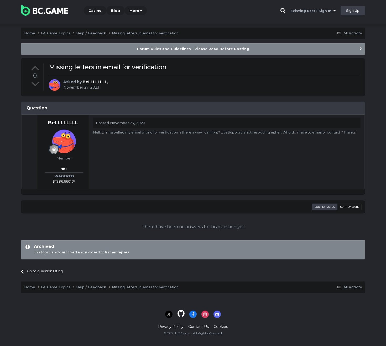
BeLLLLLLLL (95, 81)
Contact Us (198, 326)
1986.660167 (65, 181)
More (134, 10)
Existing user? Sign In (311, 11)
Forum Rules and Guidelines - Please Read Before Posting (193, 49)
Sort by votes (325, 207)
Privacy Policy (171, 326)
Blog (115, 10)
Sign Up (352, 10)
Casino (95, 10)
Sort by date (349, 207)
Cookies (220, 326)
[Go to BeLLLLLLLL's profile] (54, 85)
